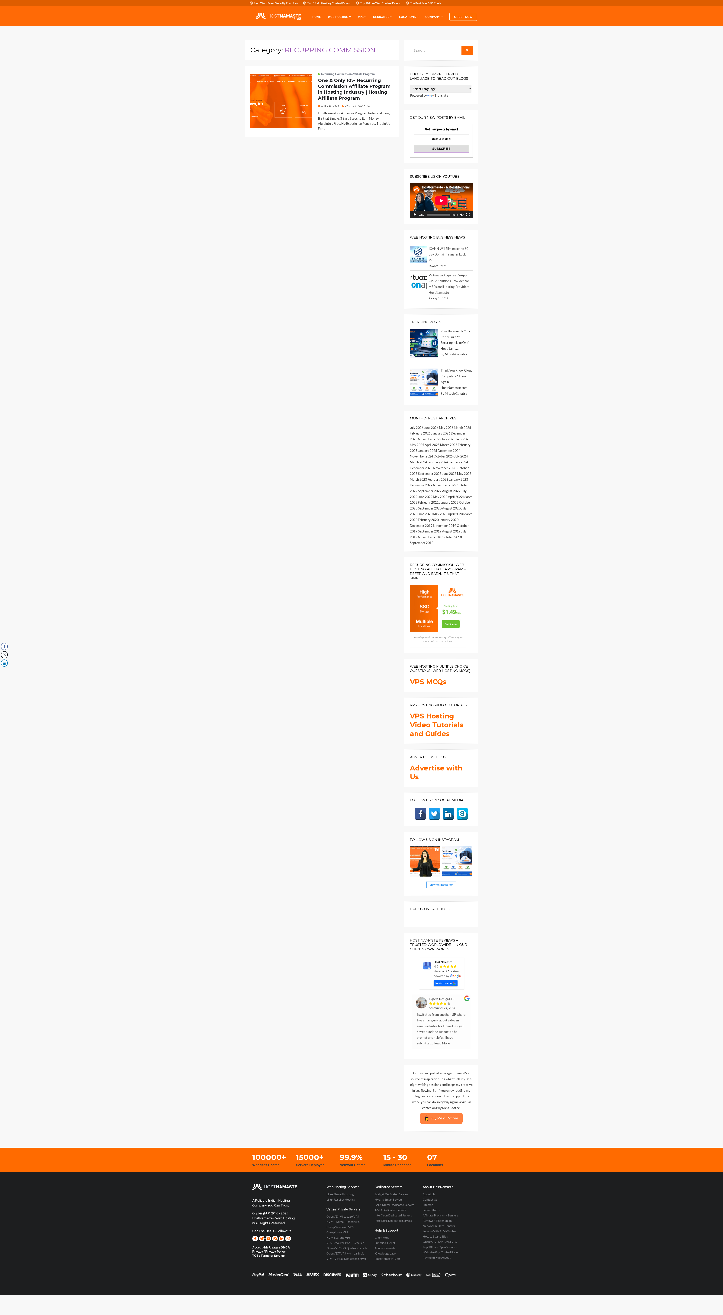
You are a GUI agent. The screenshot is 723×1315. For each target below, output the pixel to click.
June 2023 (449, 474)
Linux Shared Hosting (340, 1194)
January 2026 (440, 433)
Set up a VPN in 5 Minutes (439, 1231)
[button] (4, 670)
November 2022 (444, 485)
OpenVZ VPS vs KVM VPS (440, 1241)
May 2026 (446, 428)
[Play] (415, 214)
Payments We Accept (437, 1257)
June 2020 (425, 514)
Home (316, 16)
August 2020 (451, 508)
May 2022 (440, 497)
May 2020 (440, 514)
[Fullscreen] (468, 214)
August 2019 (451, 531)
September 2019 (430, 531)
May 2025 (417, 445)
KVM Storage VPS (338, 1237)
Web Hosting (338, 16)
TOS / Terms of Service (268, 1255)
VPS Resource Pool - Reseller (345, 1243)
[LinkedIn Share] (4, 663)
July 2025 (448, 439)
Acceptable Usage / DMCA (271, 1247)
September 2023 (430, 474)
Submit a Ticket (385, 1243)
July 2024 (461, 456)
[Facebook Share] (4, 646)
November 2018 (429, 537)
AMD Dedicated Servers (390, 1210)
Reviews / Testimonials (437, 1220)
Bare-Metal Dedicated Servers (394, 1204)
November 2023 (444, 468)
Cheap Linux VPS (337, 1232)
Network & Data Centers (439, 1226)
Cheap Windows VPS (340, 1227)
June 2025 (463, 439)
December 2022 (421, 485)
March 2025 (448, 445)
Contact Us (430, 1199)
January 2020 (448, 520)
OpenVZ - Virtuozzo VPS (342, 1216)
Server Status (431, 1210)
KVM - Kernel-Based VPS (343, 1221)
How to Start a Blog (435, 1236)
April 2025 (432, 445)
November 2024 (421, 456)
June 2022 (425, 497)
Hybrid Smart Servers (389, 1199)
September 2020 (430, 508)
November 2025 (429, 439)
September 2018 (421, 543)
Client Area (382, 1237)
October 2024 (444, 456)
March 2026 (462, 428)
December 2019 (421, 526)
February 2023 (438, 479)
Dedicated (381, 16)
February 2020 (428, 520)
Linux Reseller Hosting (340, 1199)
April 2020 (455, 514)
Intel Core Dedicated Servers (393, 1220)
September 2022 (430, 491)
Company (432, 16)
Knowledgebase (385, 1253)
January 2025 (427, 451)
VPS (361, 16)
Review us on (443, 983)
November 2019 (444, 526)
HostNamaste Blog (387, 1258)
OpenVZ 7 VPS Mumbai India (345, 1253)
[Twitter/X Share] (4, 654)
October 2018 (452, 537)
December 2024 (449, 451)
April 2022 (455, 497)
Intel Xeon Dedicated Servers (393, 1215)
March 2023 (418, 479)
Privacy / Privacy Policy (269, 1251)
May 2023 (464, 474)
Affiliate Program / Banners (440, 1215)
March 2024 (418, 462)
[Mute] (462, 214)
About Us (429, 1194)
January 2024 (458, 462)
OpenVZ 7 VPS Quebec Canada (346, 1248)
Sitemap (428, 1204)
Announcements (385, 1248)
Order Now (463, 16)
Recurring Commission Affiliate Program (348, 74)
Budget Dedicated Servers (392, 1194)
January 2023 (458, 479)
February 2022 (428, 502)
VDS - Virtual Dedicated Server (346, 1258)
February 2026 (420, 433)
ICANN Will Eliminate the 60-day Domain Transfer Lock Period (449, 254)
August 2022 (451, 491)
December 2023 (421, 468)
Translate (441, 95)
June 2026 (431, 428)
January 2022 (448, 502)
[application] (441, 200)
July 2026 (416, 428)
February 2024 (438, 462)
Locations (407, 16)
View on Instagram (441, 884)
